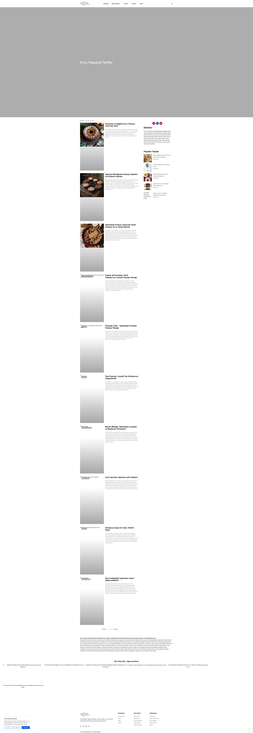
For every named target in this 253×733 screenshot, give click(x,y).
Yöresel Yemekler (148, 131)
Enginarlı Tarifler (165, 138)
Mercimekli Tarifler (161, 136)
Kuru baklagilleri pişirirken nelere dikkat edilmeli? (119, 579)
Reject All (17, 727)
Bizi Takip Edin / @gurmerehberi (126, 661)
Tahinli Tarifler (157, 138)
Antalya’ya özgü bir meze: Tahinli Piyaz (119, 528)
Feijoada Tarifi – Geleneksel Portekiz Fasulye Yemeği (121, 326)
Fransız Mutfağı (155, 131)
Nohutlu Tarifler (167, 133)
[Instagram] (153, 123)
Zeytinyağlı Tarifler (153, 136)
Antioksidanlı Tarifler (152, 133)
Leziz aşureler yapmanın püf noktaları (121, 477)
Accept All (26, 727)
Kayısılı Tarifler (150, 138)
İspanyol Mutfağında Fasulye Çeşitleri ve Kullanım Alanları (121, 175)
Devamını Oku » (108, 140)
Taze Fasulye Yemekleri (149, 144)
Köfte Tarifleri (160, 133)
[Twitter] (86, 726)
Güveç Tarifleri (166, 135)
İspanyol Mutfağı (163, 131)
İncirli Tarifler (157, 142)
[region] (17, 723)
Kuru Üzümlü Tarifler (165, 142)
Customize (8, 727)
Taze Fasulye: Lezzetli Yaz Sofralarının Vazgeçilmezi (121, 377)
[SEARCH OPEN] (172, 3)
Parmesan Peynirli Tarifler (157, 135)
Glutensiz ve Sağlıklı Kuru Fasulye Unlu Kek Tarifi (120, 124)
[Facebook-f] (157, 123)
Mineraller (146, 136)
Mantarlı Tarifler (147, 135)
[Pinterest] (160, 123)
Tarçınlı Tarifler (150, 142)
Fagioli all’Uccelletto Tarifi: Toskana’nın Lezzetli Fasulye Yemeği (121, 276)
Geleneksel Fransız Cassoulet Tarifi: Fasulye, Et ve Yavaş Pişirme (120, 225)
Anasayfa (82, 120)
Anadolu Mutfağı (147, 140)
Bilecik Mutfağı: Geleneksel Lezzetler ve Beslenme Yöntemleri (121, 427)
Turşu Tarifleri (155, 140)
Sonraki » (116, 629)
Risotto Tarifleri (161, 140)
